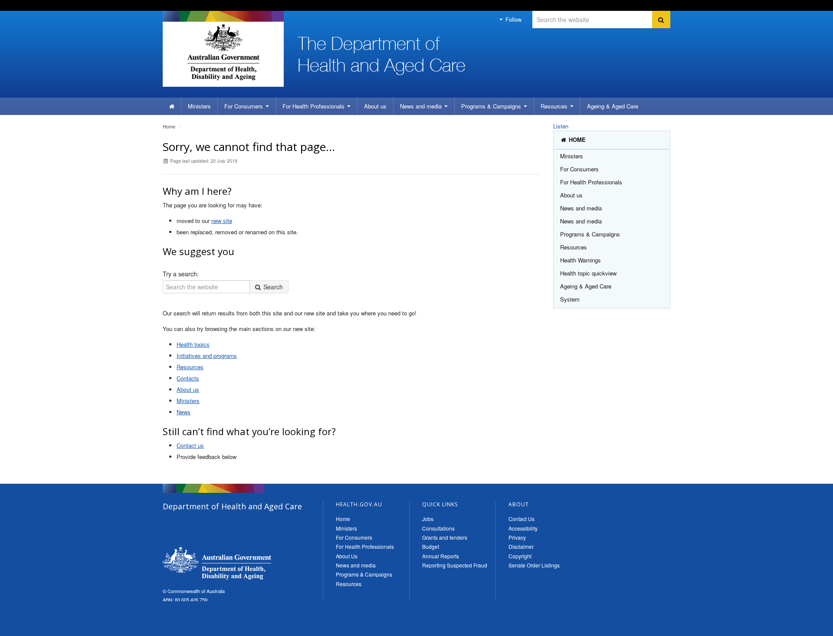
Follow (512, 19)
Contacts (188, 378)
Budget (430, 546)
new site (221, 220)
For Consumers (354, 537)
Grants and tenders (444, 537)
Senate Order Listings (534, 565)
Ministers (199, 106)
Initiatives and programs (207, 355)
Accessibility (523, 528)
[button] (805, 627)
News (183, 412)
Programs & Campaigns (364, 574)
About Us (346, 556)
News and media (421, 106)
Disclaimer (521, 546)
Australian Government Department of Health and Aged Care (223, 52)
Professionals (314, 106)
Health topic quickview (588, 273)
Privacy (517, 537)
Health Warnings (580, 260)
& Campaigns (492, 106)
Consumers (244, 106)
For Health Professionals (365, 546)
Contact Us (521, 518)
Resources (555, 106)
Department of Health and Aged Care (217, 563)
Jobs (427, 518)
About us (375, 106)
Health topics (193, 344)
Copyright (519, 556)
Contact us (190, 445)
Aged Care (612, 106)
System (570, 299)
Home (169, 126)
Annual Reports (440, 556)
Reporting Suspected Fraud (454, 565)
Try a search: (181, 273)
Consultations (438, 528)
